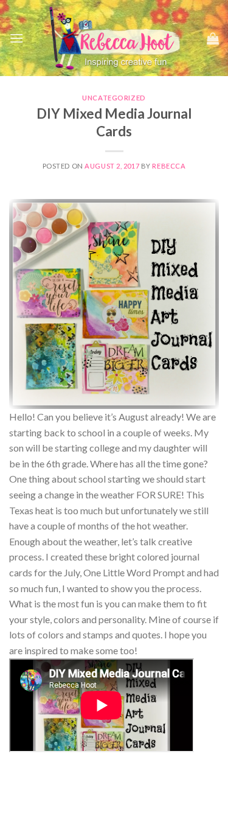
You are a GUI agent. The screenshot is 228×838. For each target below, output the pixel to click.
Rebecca (168, 166)
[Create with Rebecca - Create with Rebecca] (115, 38)
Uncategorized (113, 98)
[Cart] (213, 38)
